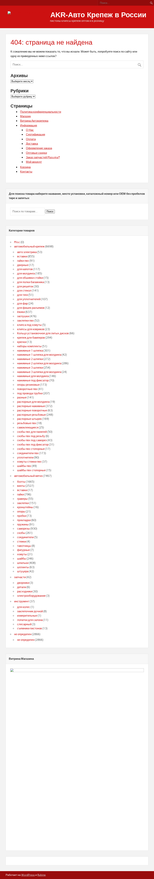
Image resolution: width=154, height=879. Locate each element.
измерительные (27, 615)
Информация (28, 125)
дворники (23, 582)
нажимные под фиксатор (33, 380)
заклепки (23, 503)
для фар (22, 303)
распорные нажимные (31, 406)
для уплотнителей (28, 299)
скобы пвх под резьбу (31, 436)
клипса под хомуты (29, 325)
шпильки (22, 563)
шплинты (23, 567)
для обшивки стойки (30, 277)
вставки (22, 256)
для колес (23, 607)
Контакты (26, 171)
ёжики (21, 312)
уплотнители (25, 457)
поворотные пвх (27, 389)
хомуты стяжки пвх (29, 461)
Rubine (41, 874)
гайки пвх (23, 260)
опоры (21, 511)
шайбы (21, 558)
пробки (21, 516)
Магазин (25, 116)
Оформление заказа (39, 148)
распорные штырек (29, 419)
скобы (21, 533)
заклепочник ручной (30, 611)
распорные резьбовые (31, 414)
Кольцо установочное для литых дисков (43, 333)
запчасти (20, 577)
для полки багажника (30, 282)
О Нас (30, 130)
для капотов (25, 269)
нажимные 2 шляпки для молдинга (39, 363)
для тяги (22, 295)
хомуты (22, 554)
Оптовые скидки (36, 153)
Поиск (50, 211)
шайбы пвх (24, 466)
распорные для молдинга (33, 401)
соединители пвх (28, 453)
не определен (22, 634)
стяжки (21, 541)
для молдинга (26, 273)
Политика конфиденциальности (40, 111)
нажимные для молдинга (33, 376)
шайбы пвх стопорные (31, 470)
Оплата (31, 139)
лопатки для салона (30, 620)
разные (21, 397)
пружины (23, 524)
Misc (17, 242)
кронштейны (25, 507)
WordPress (28, 874)
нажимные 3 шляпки (30, 367)
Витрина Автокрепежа (34, 120)
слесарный (24, 624)
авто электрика (27, 252)
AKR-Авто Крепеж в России (98, 15)
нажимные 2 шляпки (30, 359)
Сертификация (35, 134)
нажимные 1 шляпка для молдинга (39, 354)
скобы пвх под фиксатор (32, 444)
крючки (21, 342)
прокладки (24, 520)
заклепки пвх (25, 320)
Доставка (32, 143)
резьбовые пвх (26, 423)
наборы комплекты (29, 346)
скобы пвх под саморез (32, 440)
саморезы (23, 528)
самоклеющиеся (27, 427)
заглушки (23, 316)
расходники (24, 591)
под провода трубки (29, 393)
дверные (22, 265)
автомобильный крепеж (29, 246)
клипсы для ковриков (30, 329)
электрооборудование (31, 595)
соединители (25, 537)
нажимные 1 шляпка (30, 350)
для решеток (25, 286)
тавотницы (24, 546)
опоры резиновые (28, 384)
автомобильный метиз (28, 476)
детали (21, 587)
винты (21, 486)
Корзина (25, 167)
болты (21, 481)
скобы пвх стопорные (31, 449)
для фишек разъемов (30, 308)
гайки (20, 494)
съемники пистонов (29, 628)
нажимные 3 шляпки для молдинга (39, 372)
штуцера (22, 571)
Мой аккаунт (34, 162)
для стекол (24, 290)
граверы (22, 498)
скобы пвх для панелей (32, 431)
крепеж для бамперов (31, 337)
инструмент (21, 601)
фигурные (23, 550)
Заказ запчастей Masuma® (43, 157)
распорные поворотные (32, 410)
